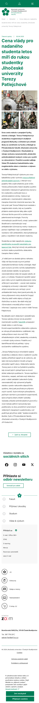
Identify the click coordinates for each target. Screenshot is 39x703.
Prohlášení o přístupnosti (19, 663)
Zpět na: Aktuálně (21, 435)
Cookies (19, 652)
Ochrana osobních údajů (19, 659)
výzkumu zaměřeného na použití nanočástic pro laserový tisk (16, 244)
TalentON (21, 322)
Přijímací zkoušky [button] (17, 506)
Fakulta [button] (12, 499)
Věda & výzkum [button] (16, 521)
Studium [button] (13, 513)
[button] (6, 4)
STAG (5, 539)
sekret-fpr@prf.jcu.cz (10, 637)
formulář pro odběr (13, 485)
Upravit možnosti (11, 689)
